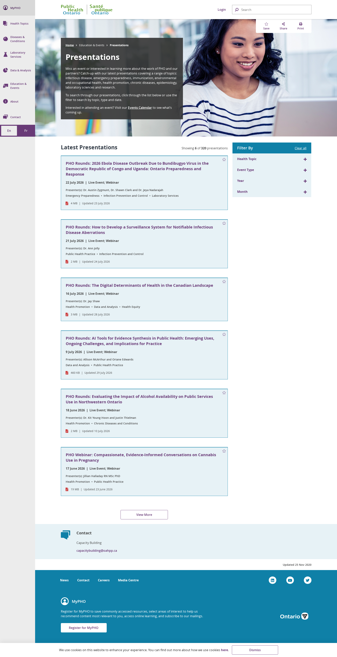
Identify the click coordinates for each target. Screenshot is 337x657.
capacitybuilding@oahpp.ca (96, 550)
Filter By (245, 148)
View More (144, 515)
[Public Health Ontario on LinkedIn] (272, 580)
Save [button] (266, 28)
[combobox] (271, 9)
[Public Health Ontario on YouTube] (290, 580)
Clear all (300, 148)
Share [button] (283, 28)
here (224, 650)
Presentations (93, 57)
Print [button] (300, 28)
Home (70, 45)
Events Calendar (140, 107)
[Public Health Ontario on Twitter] (307, 580)
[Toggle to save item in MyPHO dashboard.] (224, 159)
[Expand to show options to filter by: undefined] (305, 159)
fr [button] (25, 130)
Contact (83, 580)
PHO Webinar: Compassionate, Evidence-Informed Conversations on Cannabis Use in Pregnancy (141, 457)
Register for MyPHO (83, 628)
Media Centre (128, 580)
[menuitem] (17, 8)
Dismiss (255, 650)
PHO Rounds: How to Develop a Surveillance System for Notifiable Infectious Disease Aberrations (139, 229)
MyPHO (79, 601)
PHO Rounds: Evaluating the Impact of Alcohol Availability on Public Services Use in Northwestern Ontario (139, 399)
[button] (236, 9)
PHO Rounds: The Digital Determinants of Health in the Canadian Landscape (139, 285)
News (64, 580)
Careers (104, 580)
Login (222, 9)
